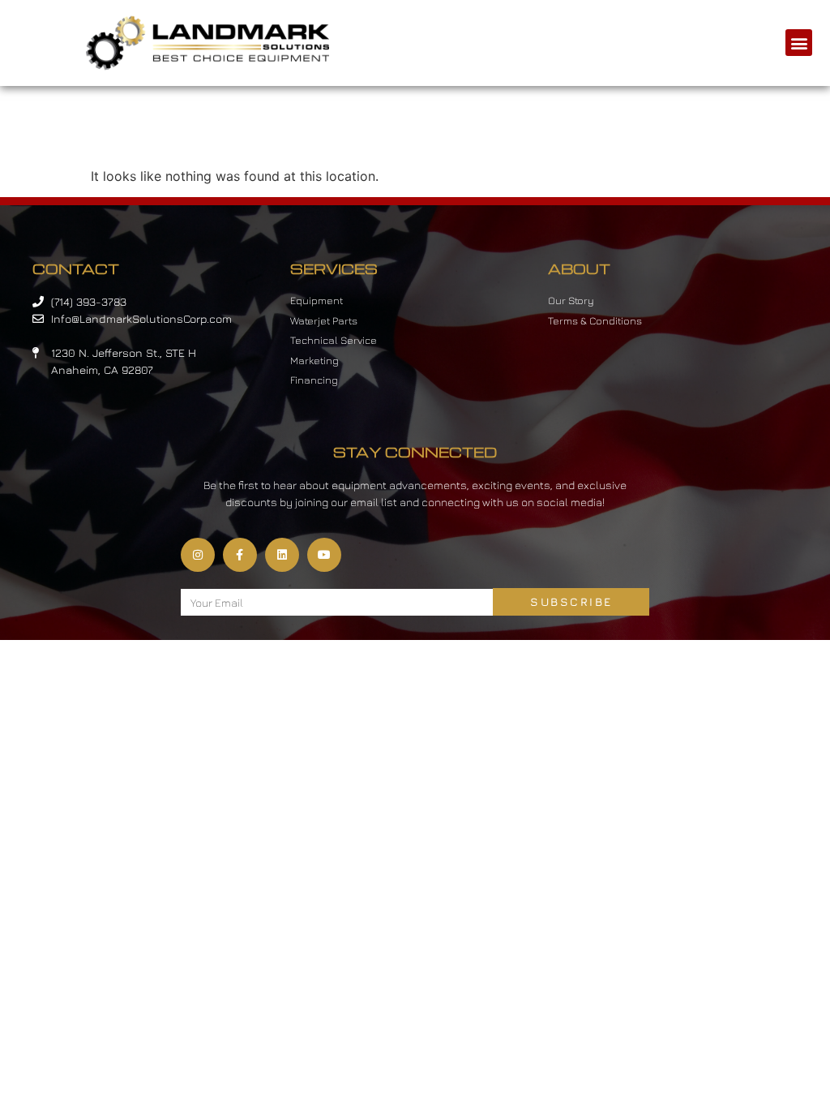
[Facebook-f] (240, 555)
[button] (798, 42)
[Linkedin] (282, 555)
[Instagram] (198, 555)
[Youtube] (324, 555)
